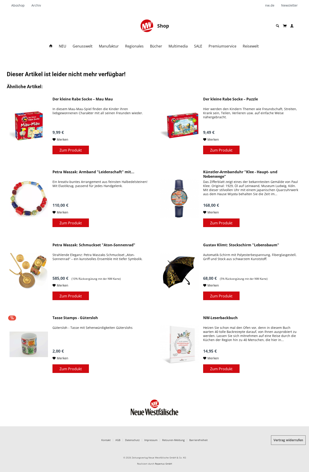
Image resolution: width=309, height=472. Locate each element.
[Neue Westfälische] (147, 26)
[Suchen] (277, 26)
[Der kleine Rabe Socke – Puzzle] (179, 125)
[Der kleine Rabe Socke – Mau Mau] (29, 125)
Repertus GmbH (163, 463)
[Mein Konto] (292, 26)
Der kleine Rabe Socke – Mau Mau (82, 99)
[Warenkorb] (285, 25)
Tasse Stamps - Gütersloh (75, 317)
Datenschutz (132, 440)
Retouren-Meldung (173, 440)
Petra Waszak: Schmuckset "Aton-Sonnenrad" (93, 245)
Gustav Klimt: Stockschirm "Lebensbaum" (241, 245)
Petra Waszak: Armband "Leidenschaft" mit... (93, 172)
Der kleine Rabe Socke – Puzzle (230, 99)
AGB (117, 440)
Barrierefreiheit (198, 440)
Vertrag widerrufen (288, 440)
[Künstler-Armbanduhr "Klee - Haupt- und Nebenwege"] (179, 198)
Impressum (150, 440)
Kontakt (106, 440)
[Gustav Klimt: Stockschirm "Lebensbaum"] (179, 271)
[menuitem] (19, 5)
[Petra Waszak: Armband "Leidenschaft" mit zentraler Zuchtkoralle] (29, 198)
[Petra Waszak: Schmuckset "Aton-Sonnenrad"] (29, 271)
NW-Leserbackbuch (220, 317)
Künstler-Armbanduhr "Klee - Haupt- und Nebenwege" (240, 174)
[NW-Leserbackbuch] (179, 344)
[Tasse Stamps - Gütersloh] (29, 344)
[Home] (51, 46)
